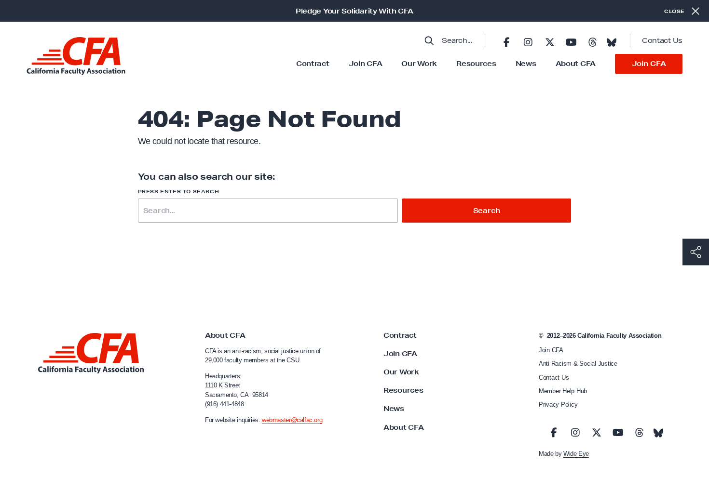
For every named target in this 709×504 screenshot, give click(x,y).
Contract (312, 63)
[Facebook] (506, 40)
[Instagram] (528, 40)
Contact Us (662, 40)
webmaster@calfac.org (292, 420)
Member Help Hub (563, 391)
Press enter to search (178, 191)
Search (486, 210)
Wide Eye (576, 453)
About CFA (576, 63)
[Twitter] (549, 40)
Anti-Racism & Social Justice (578, 363)
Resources (476, 63)
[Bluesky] (611, 39)
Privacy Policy (558, 404)
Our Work (419, 63)
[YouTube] (571, 40)
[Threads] (592, 40)
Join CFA (365, 63)
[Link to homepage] (76, 56)
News (526, 63)
